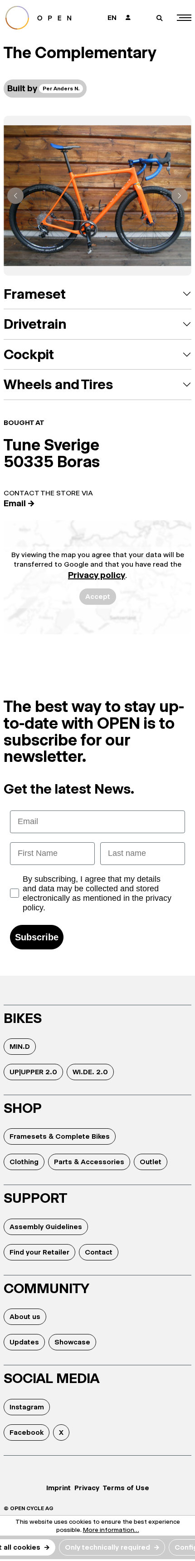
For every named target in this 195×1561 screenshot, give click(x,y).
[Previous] (15, 196)
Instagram (27, 1407)
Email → (19, 503)
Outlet (150, 1161)
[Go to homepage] (46, 17)
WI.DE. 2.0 (90, 1071)
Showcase (72, 1342)
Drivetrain (35, 324)
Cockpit (29, 354)
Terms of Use (126, 1487)
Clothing (24, 1161)
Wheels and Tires (58, 384)
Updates (24, 1342)
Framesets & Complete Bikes (60, 1136)
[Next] (179, 196)
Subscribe (36, 937)
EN (112, 17)
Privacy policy (96, 575)
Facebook (27, 1432)
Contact (98, 1252)
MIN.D (20, 1046)
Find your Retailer (39, 1252)
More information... (111, 1529)
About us (25, 1316)
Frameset (35, 294)
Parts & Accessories (89, 1161)
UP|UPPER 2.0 (33, 1071)
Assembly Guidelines (46, 1226)
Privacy (86, 1487)
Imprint (58, 1487)
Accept (97, 596)
